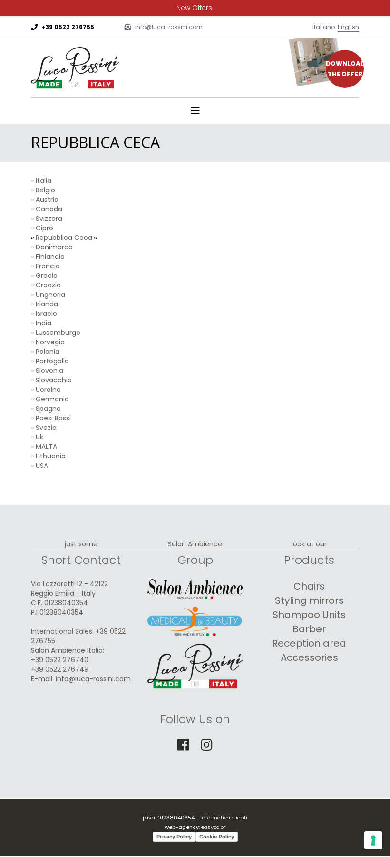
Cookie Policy (216, 836)
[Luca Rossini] (75, 50)
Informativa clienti (223, 817)
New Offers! (195, 7)
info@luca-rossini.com (169, 27)
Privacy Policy (174, 836)
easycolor (213, 827)
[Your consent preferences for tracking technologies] (373, 840)
